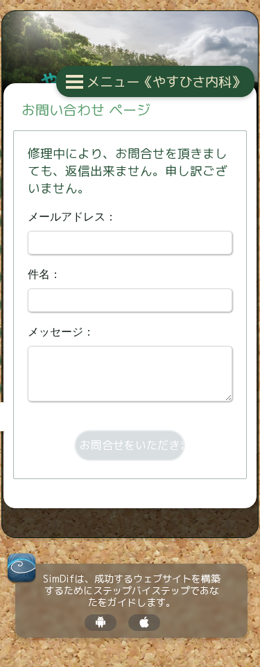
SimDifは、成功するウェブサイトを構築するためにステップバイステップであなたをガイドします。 (131, 590)
